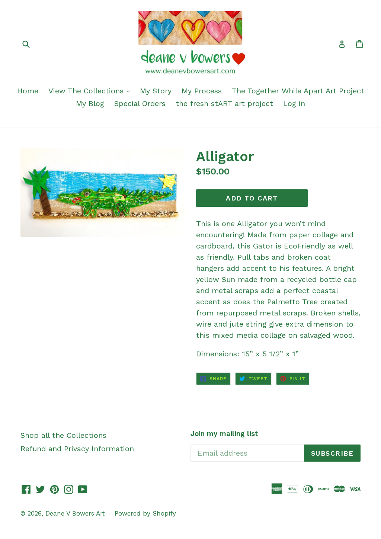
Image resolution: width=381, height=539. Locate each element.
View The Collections (87, 90)
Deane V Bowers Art (76, 513)
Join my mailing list (224, 434)
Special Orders (140, 103)
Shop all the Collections (63, 435)
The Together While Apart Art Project (298, 90)
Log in (294, 103)
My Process (202, 90)
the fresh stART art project (224, 103)
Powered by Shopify (145, 513)
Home (27, 90)
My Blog (90, 103)
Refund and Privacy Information (77, 448)
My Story (156, 90)
